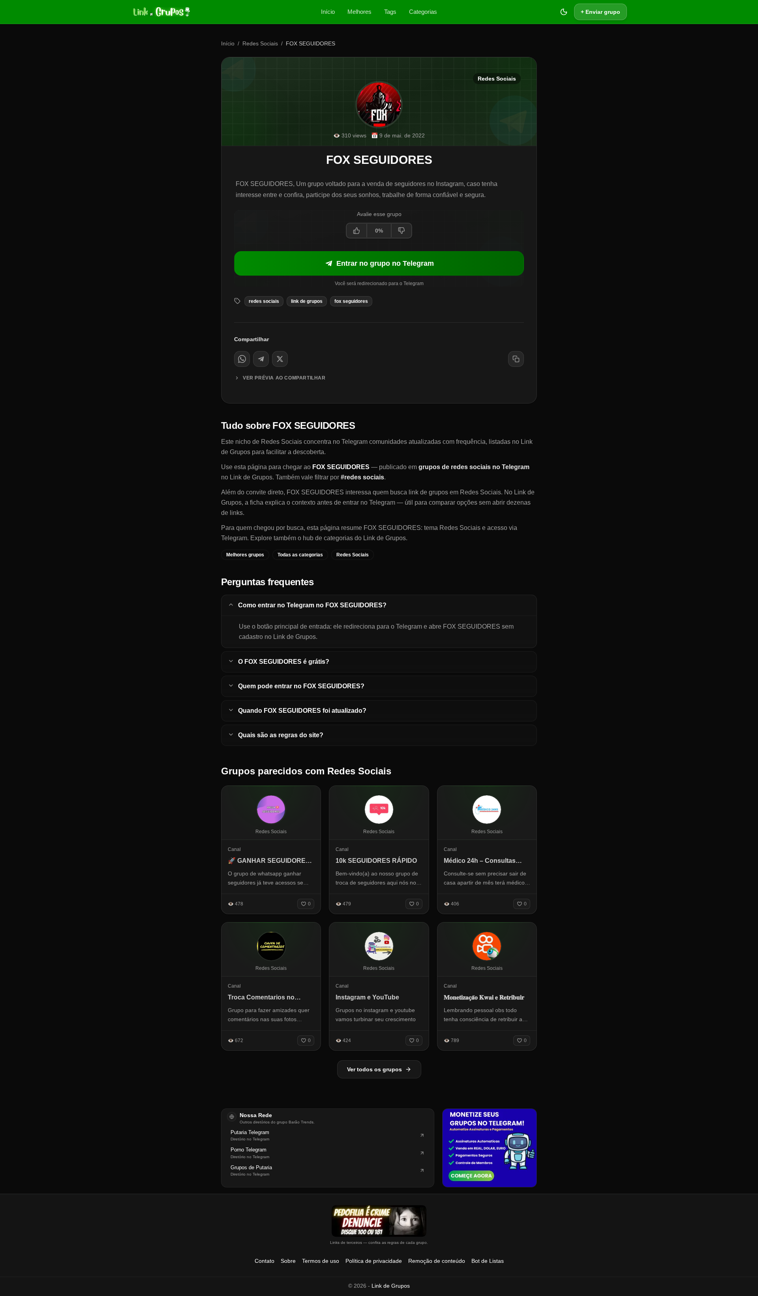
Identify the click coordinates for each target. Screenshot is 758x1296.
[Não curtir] (401, 230)
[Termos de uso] (379, 1221)
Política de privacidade (373, 1261)
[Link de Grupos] (160, 12)
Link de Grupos (390, 1286)
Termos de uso (320, 1261)
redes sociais (264, 301)
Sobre (288, 1261)
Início (328, 11)
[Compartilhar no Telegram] (261, 359)
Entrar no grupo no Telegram (385, 263)
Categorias (423, 11)
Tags (390, 11)
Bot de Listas (487, 1261)
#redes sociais (362, 477)
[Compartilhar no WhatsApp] (242, 359)
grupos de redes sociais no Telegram (473, 467)
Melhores (359, 11)
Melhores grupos (245, 555)
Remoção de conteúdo (436, 1261)
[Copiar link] (516, 359)
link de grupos (307, 301)
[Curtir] (357, 230)
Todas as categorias (300, 555)
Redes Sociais (260, 43)
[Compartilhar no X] (280, 359)
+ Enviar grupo (600, 12)
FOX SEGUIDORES (351, 301)
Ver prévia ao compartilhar (284, 378)
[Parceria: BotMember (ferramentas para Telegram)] (490, 1148)
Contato (264, 1261)
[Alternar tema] (564, 12)
